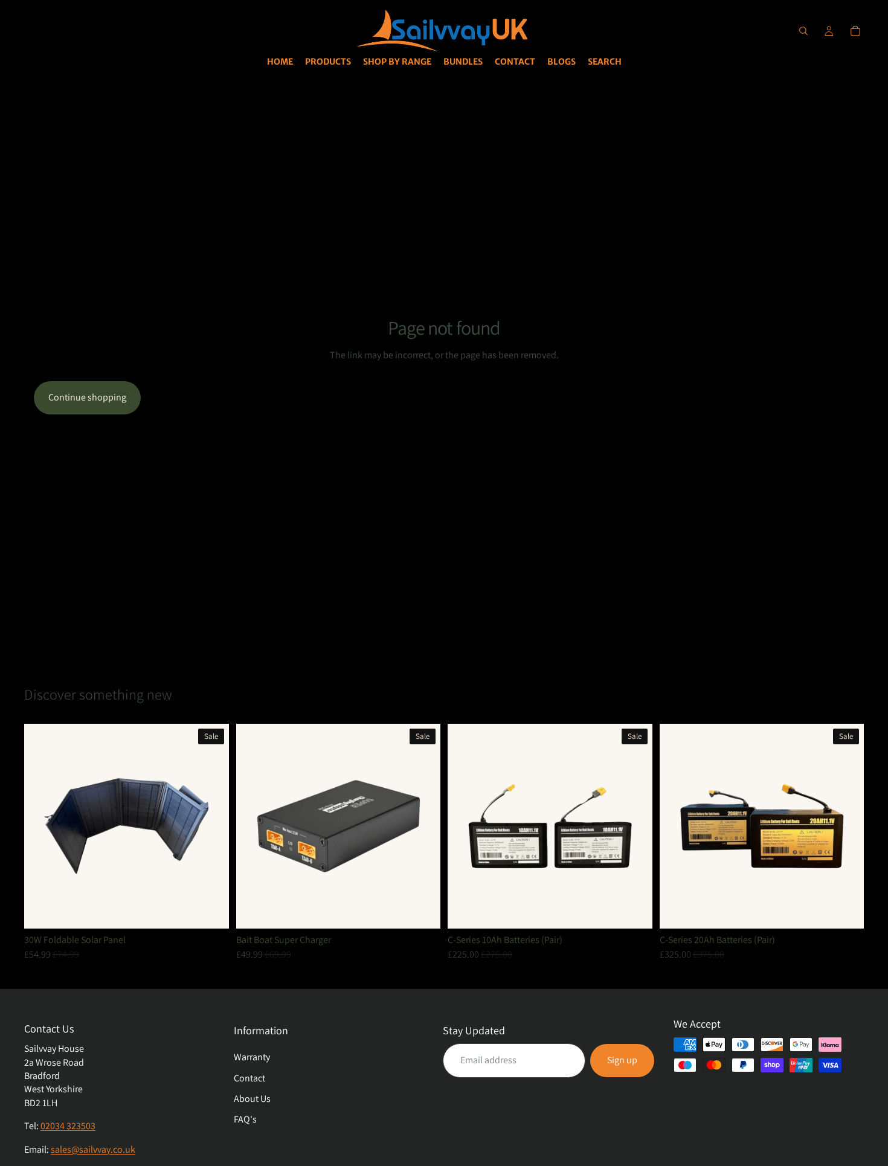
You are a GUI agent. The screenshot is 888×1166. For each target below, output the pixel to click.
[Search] (803, 31)
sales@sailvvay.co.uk (93, 1149)
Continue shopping (87, 397)
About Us (252, 1098)
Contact (249, 1078)
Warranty (252, 1057)
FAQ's (245, 1119)
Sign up (622, 1060)
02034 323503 (67, 1125)
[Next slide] (211, 826)
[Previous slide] (42, 826)
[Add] (210, 910)
